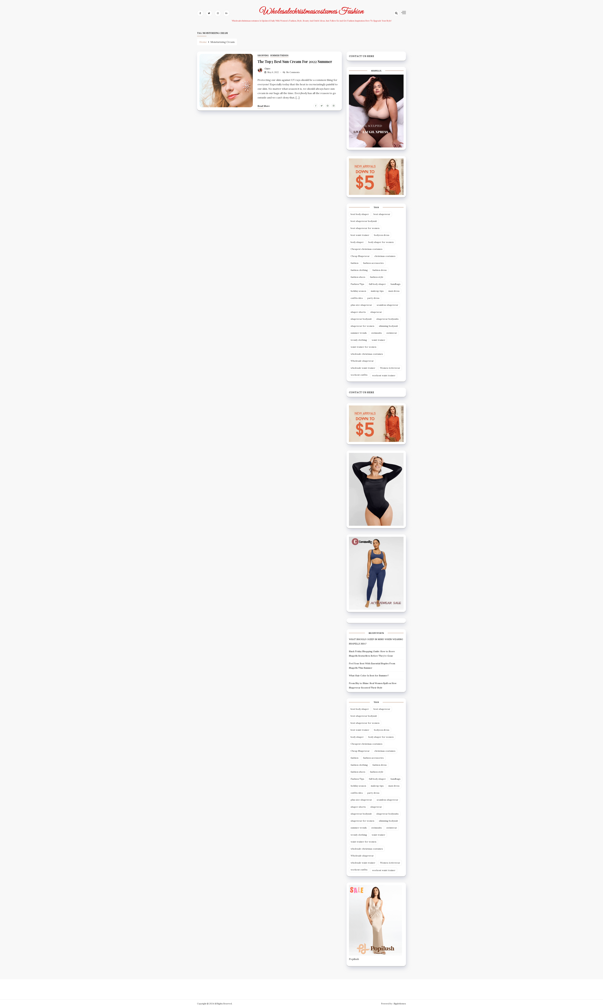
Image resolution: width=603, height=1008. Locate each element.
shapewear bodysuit (361, 319)
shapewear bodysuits (387, 319)
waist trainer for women (363, 346)
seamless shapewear (387, 305)
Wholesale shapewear (362, 360)
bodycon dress (381, 235)
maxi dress (393, 291)
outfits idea (357, 298)
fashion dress (379, 270)
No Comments (293, 72)
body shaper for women (381, 242)
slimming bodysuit (388, 326)
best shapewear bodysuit (364, 221)
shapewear (376, 312)
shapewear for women (362, 326)
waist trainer (378, 340)
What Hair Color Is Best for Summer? (369, 675)
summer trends (359, 332)
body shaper (357, 242)
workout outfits (359, 374)
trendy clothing (359, 340)
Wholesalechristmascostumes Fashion (312, 11)
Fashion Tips (357, 284)
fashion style (376, 277)
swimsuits (376, 332)
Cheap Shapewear (360, 256)
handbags (395, 284)
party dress (373, 298)
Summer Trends (279, 55)
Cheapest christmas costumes (366, 249)
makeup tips (377, 291)
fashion (354, 263)
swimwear (391, 332)
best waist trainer (360, 235)
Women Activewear (390, 368)
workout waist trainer (383, 375)
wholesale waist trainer (363, 368)
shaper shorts (358, 312)
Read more (264, 106)
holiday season (358, 291)
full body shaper (377, 284)
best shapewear (382, 214)
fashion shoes (358, 277)
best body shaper (360, 214)
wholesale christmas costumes (367, 354)
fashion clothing (359, 270)
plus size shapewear (361, 305)
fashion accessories (373, 263)
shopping (263, 55)
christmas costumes (384, 256)
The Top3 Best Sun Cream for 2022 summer (295, 61)
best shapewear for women (365, 228)
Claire (267, 69)
